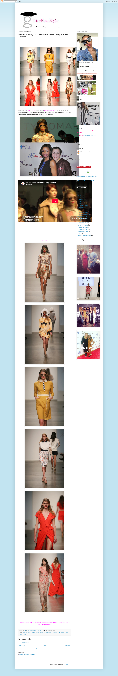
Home (45, 645)
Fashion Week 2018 (83, 227)
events (79, 201)
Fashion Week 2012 (83, 229)
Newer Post (22, 645)
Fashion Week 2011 (83, 231)
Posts (80, 151)
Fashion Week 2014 (47, 632)
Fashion (33, 632)
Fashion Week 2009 (83, 212)
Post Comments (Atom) (31, 648)
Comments (81, 154)
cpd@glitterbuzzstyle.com (89, 135)
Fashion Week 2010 (83, 205)
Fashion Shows (39, 632)
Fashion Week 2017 (83, 216)
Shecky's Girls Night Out (84, 214)
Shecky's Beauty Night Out (84, 235)
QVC (79, 233)
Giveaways (80, 199)
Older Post (68, 645)
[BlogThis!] (49, 630)
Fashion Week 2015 (83, 222)
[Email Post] (44, 630)
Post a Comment (25, 642)
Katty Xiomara (61, 632)
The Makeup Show (82, 207)
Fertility (79, 220)
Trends (79, 197)
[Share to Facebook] (52, 630)
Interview (80, 240)
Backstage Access (27, 632)
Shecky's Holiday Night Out (84, 237)
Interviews (55, 632)
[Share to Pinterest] (54, 630)
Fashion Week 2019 (83, 224)
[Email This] (47, 630)
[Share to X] (51, 630)
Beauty (79, 194)
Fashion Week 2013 (83, 218)
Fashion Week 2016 (83, 226)
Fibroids (80, 239)
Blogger (66, 664)
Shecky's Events (82, 211)
